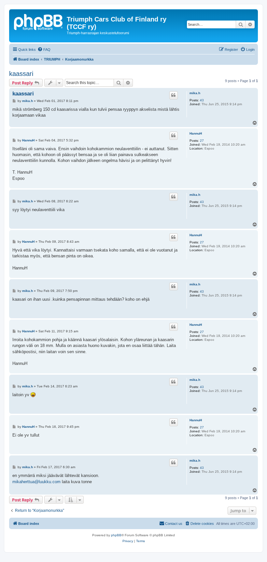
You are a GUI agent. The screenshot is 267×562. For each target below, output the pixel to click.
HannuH (196, 133)
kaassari (21, 73)
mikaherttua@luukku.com (36, 481)
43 (202, 100)
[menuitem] (43, 49)
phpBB (116, 535)
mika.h (195, 93)
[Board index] (39, 21)
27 (202, 140)
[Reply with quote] (173, 95)
